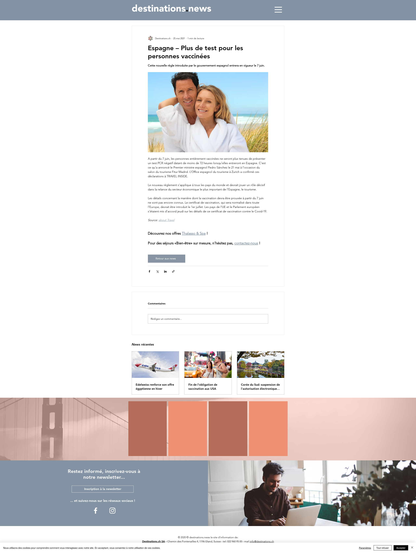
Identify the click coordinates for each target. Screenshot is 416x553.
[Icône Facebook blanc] (95, 511)
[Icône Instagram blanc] (112, 511)
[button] (278, 10)
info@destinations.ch (262, 541)
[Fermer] (412, 547)
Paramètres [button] (365, 547)
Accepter (400, 547)
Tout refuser (382, 547)
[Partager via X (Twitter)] (157, 271)
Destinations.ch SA (153, 541)
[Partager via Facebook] (149, 271)
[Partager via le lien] (173, 271)
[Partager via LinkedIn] (165, 271)
